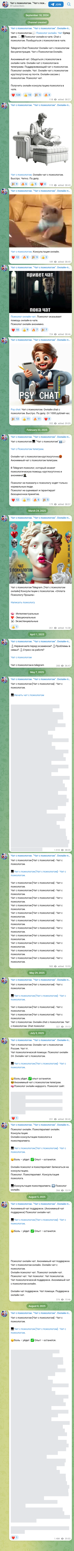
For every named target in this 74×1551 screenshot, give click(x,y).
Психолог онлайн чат (23, 316)
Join (58, 4)
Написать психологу (23, 602)
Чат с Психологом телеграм (27, 449)
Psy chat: (16, 409)
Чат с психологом (21, 174)
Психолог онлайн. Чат (49, 32)
